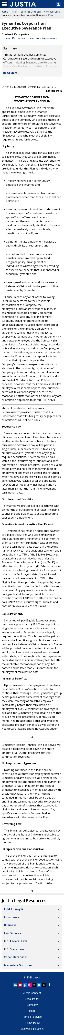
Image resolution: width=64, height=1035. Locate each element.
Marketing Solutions (18, 965)
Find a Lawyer (13, 909)
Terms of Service (32, 1016)
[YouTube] (20, 985)
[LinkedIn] (15, 985)
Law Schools (12, 933)
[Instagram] (30, 985)
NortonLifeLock (52, 11)
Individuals (11, 917)
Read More (10, 73)
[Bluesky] (39, 985)
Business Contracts (31, 11)
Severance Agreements (43, 38)
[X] (44, 985)
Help (32, 1010)
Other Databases (16, 957)
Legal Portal (32, 999)
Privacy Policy (32, 1022)
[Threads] (34, 985)
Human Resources (13, 38)
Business (10, 925)
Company (32, 1005)
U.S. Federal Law (15, 941)
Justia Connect (32, 993)
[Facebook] (25, 985)
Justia (5, 11)
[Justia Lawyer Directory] (49, 985)
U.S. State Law (14, 949)
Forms (14, 11)
